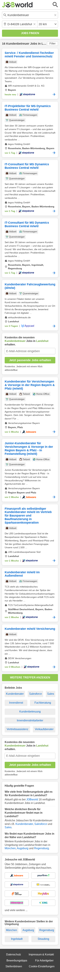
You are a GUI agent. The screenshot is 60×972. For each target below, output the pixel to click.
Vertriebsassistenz (17, 729)
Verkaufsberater (44, 729)
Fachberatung (42, 702)
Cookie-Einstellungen (41, 966)
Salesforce (35, 693)
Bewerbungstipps (16, 960)
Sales (50, 693)
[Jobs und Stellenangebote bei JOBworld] (17, 4)
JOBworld (32, 799)
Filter (53, 43)
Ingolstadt (16, 938)
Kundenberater (15, 693)
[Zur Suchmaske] (55, 4)
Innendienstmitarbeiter (30, 720)
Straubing (43, 938)
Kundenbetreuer (17, 43)
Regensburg (41, 848)
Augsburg (22, 848)
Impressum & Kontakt (41, 954)
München (10, 848)
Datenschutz (13, 954)
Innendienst (16, 702)
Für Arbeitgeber (44, 960)
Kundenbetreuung (30, 711)
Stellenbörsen (14, 966)
